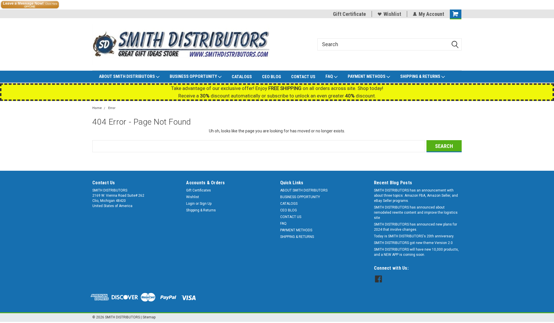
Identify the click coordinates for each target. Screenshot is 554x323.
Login (190, 204)
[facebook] (378, 279)
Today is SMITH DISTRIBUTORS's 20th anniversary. (414, 236)
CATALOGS (242, 76)
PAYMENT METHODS (367, 76)
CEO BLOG (271, 76)
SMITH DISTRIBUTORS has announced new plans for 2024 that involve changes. (415, 227)
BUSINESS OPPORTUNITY (194, 76)
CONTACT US (303, 76)
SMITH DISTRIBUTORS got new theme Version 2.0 (413, 243)
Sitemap (149, 317)
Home (97, 108)
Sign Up (206, 204)
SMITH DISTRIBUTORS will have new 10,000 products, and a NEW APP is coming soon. (416, 252)
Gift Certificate (349, 14)
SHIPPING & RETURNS (420, 76)
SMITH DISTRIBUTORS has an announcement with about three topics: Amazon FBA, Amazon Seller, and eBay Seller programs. (416, 195)
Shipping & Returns (201, 210)
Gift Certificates (198, 190)
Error (111, 108)
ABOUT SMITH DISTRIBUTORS (127, 76)
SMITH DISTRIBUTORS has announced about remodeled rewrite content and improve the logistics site (416, 212)
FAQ (329, 76)
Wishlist (392, 14)
